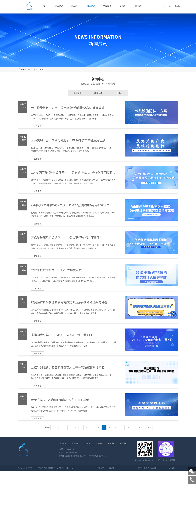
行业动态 (118, 93)
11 (128, 427)
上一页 (62, 427)
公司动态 (77, 93)
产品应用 (75, 444)
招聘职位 (99, 444)
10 (121, 427)
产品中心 (63, 444)
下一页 (141, 427)
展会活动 (98, 93)
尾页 (149, 427)
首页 (33, 70)
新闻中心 (41, 70)
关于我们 (111, 444)
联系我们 (123, 444)
